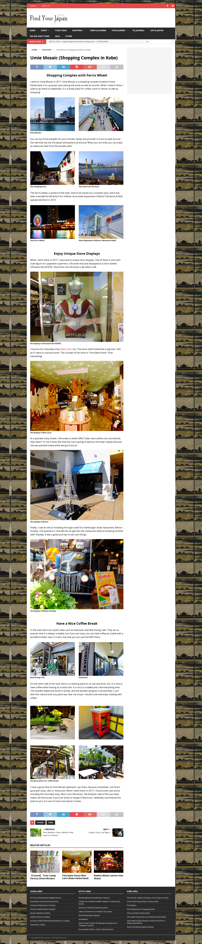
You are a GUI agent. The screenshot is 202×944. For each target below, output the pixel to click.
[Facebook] (167, 5)
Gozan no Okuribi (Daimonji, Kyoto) (93, 907)
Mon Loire (66, 349)
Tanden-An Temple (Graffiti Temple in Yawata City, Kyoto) (99, 902)
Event (44, 30)
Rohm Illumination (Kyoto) (89, 915)
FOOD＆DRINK (118, 30)
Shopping (77, 30)
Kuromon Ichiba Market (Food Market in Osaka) (49, 920)
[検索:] (158, 41)
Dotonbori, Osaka (37, 924)
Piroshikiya (131, 905)
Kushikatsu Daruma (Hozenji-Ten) (44, 901)
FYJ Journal (138, 30)
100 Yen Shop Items (39, 36)
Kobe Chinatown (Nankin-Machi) (140, 927)
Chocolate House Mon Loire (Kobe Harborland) (75, 877)
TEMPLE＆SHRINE (98, 30)
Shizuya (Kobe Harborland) (138, 913)
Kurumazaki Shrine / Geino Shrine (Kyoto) (96, 929)
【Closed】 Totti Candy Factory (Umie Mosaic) (43, 877)
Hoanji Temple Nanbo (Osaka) (42, 909)
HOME (32, 30)
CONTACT (33, 6)
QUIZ (57, 36)
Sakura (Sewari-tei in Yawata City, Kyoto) (95, 911)
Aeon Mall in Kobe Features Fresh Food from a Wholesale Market (146, 921)
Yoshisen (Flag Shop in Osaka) (42, 905)
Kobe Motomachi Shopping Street (141, 909)
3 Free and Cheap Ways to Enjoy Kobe (143, 901)
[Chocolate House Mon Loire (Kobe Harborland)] (77, 862)
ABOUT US (46, 6)
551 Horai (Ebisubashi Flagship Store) (45, 897)
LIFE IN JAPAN (156, 30)
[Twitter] (172, 5)
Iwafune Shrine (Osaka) (40, 917)
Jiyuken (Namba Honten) (40, 913)
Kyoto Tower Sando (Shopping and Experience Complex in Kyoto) (98, 924)
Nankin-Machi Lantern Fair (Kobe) (108, 877)
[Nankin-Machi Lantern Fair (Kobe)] (108, 862)
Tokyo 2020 (61, 30)
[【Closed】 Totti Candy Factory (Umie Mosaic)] (45, 862)
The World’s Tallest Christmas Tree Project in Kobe (148, 897)
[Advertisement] (149, 72)
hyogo (40, 822)
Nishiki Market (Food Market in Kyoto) (94, 897)
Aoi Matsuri (83, 919)
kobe (51, 822)
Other (68, 36)
